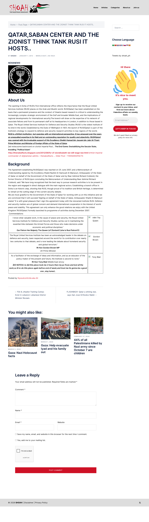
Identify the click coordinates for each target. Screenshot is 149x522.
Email (18, 422)
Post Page (22, 24)
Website (61, 422)
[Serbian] (127, 45)
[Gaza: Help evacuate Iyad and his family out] (55, 328)
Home (12, 24)
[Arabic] (113, 45)
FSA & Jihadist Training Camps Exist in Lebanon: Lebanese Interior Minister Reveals (30, 295)
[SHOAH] (29, 7)
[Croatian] (118, 45)
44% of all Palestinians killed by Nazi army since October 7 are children (88, 346)
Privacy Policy (41, 502)
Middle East (41, 56)
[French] (122, 45)
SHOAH (13, 56)
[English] (120, 45)
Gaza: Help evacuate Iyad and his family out (55, 349)
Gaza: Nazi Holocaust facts (22, 354)
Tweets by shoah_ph (121, 55)
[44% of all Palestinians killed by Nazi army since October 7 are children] (88, 325)
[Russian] (125, 45)
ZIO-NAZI (51, 56)
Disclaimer (28, 502)
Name (18, 410)
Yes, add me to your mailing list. (31, 440)
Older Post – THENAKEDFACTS (69, 156)
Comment (20, 389)
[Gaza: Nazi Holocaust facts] (22, 332)
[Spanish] (129, 45)
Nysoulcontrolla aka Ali (28, 278)
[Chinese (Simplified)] (115, 45)
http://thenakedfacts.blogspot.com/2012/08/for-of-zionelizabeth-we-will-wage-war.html (48, 153)
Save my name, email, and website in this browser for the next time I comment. (52, 434)
